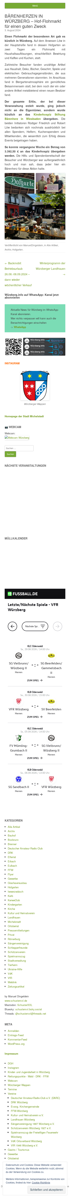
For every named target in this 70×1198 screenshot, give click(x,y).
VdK (10, 973)
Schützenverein (16, 952)
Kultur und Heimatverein (21, 913)
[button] (13, 347)
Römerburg (14, 939)
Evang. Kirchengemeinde (25, 1106)
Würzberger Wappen (19, 1085)
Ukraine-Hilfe (15, 969)
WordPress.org (16, 1044)
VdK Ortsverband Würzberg (26, 1141)
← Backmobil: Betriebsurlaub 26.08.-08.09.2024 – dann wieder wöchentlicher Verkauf (18, 274)
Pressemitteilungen (18, 930)
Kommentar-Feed (17, 1039)
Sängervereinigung (18, 943)
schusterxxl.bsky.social (28, 1009)
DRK (10, 853)
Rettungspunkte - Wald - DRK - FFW (28, 1076)
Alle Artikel (52, 245)
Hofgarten (17, 249)
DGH (10, 1063)
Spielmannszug (16, 956)
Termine (12, 1089)
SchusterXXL (24, 1005)
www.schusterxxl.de (16, 1000)
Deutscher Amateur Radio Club (25, 848)
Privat (11, 935)
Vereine (12, 1093)
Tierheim (13, 965)
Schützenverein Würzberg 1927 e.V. (31, 1128)
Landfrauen (14, 917)
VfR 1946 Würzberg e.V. (24, 1145)
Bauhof (12, 835)
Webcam (13, 1080)
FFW (10, 870)
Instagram (13, 1068)
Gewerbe (13, 878)
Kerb (10, 896)
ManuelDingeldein (33, 245)
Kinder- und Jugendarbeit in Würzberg (29, 1072)
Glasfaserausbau (17, 883)
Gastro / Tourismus (18, 1150)
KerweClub (14, 900)
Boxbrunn (13, 840)
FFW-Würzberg (19, 1111)
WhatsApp (20, 327)
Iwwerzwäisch (15, 891)
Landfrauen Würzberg (23, 1119)
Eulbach (12, 865)
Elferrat (12, 857)
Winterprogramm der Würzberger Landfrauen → (50, 268)
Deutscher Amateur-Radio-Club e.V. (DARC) (35, 1098)
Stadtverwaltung (17, 960)
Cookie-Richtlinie (41, 1182)
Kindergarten (15, 904)
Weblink (12, 982)
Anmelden (13, 1031)
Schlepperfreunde (17, 947)
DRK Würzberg (19, 1102)
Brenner (12, 844)
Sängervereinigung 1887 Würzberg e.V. (33, 1124)
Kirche (11, 909)
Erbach (12, 861)
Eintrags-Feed (16, 1035)
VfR (10, 978)
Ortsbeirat (13, 926)
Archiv (8, 249)
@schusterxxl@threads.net (30, 1013)
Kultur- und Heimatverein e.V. (27, 1115)
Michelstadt (14, 922)
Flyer (10, 874)
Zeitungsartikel (16, 986)
